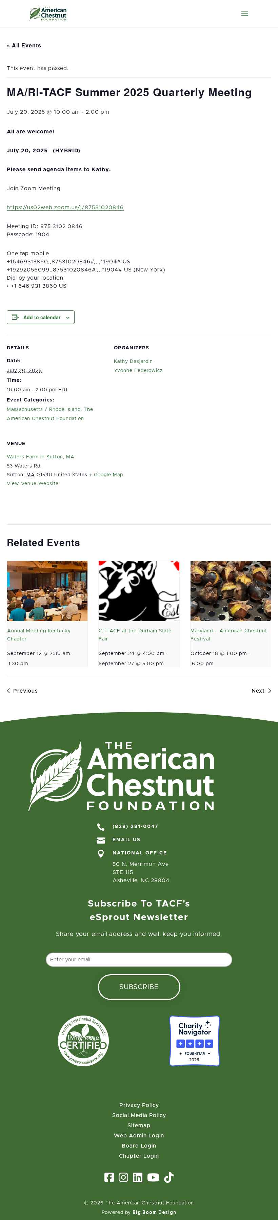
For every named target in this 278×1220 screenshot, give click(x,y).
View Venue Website (33, 483)
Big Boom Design (154, 1212)
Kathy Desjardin (133, 361)
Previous (25, 691)
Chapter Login (139, 1156)
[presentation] (47, 591)
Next (258, 691)
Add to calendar (41, 317)
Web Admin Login (139, 1135)
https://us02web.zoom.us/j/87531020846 (65, 207)
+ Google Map (106, 475)
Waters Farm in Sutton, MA (41, 457)
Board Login (139, 1146)
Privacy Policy (139, 1105)
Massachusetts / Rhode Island (44, 409)
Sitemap (139, 1125)
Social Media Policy (139, 1115)
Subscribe (139, 987)
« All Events (24, 45)
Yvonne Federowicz (138, 370)
